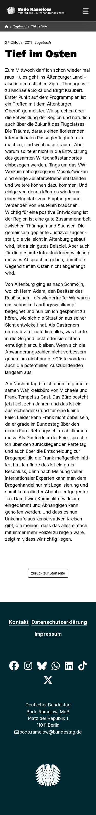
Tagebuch (19, 26)
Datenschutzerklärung (59, 622)
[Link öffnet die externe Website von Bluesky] (42, 665)
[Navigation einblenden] (86, 11)
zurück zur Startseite (48, 573)
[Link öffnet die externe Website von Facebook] (14, 665)
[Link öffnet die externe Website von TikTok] (82, 665)
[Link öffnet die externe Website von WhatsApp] (55, 665)
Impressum (48, 634)
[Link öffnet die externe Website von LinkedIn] (69, 665)
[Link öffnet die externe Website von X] (48, 680)
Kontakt (19, 622)
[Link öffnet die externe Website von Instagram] (28, 665)
